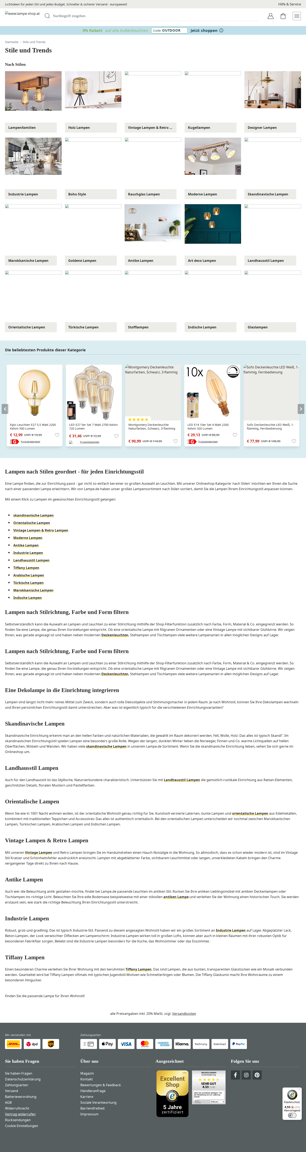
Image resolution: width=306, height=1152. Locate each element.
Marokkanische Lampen (33, 590)
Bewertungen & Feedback (100, 1085)
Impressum (89, 1114)
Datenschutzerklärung (23, 1079)
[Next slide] (301, 409)
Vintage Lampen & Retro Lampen (40, 530)
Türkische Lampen (28, 582)
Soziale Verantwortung (98, 1102)
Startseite (11, 42)
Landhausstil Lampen (31, 560)
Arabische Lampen (28, 575)
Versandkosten (184, 1013)
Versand (11, 1091)
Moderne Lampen (27, 538)
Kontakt (86, 1079)
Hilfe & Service (289, 4)
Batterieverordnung (20, 1096)
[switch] (292, 1115)
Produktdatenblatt (30, 441)
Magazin (87, 1073)
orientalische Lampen (250, 813)
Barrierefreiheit (92, 1108)
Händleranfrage (93, 1091)
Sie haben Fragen (18, 1073)
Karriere (86, 1096)
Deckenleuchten (114, 635)
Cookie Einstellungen (21, 1125)
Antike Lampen (26, 545)
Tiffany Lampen (26, 567)
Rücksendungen (18, 1120)
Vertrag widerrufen (20, 1114)
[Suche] (47, 15)
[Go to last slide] (5, 409)
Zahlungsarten (16, 1085)
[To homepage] (22, 16)
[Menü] (299, 1089)
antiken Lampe (176, 897)
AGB (8, 1102)
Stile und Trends (34, 42)
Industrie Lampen (28, 553)
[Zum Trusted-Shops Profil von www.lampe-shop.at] (190, 1093)
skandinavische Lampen (33, 515)
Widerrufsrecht (17, 1108)
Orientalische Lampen (31, 523)
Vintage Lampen (38, 852)
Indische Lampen (27, 597)
